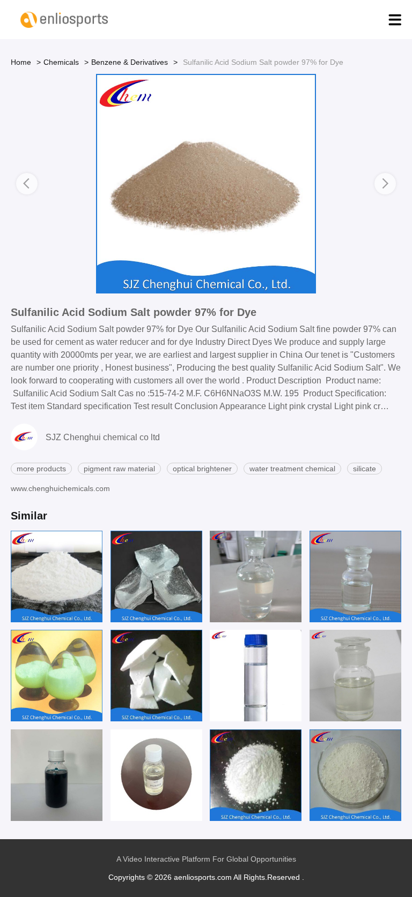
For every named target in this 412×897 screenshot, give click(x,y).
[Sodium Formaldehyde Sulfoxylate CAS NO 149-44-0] (255, 775)
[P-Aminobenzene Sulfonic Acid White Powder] (56, 576)
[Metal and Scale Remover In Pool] (255, 675)
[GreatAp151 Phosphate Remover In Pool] (355, 675)
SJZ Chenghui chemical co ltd (103, 437)
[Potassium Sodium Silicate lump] (156, 576)
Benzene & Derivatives (129, 62)
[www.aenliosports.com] (64, 19)
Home (21, 62)
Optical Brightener (202, 468)
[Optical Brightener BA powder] (56, 675)
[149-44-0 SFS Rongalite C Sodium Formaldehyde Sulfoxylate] (156, 675)
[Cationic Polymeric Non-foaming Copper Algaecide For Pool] (56, 775)
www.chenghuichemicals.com (60, 488)
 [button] (26, 183)
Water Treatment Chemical (292, 468)
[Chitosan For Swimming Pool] (255, 576)
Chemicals (61, 62)
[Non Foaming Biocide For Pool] (156, 775)
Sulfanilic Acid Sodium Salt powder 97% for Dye (133, 312)
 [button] (385, 183)
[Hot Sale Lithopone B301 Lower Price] (355, 775)
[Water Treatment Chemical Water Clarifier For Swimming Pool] (355, 576)
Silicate (364, 468)
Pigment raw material (119, 468)
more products (41, 468)
